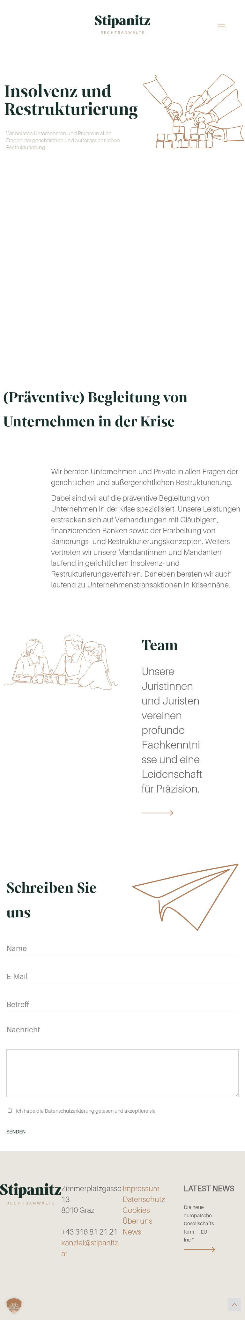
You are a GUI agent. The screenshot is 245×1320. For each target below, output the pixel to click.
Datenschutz (143, 1199)
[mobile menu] (221, 26)
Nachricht (23, 1030)
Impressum (141, 1188)
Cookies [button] (136, 1210)
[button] (14, 1306)
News (131, 1232)
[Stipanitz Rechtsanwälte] (122, 24)
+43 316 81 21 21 (89, 1232)
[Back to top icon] (234, 1304)
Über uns (137, 1221)
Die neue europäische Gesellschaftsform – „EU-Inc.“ (199, 1224)
